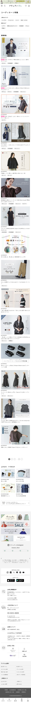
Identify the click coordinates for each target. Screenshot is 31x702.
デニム (27, 25)
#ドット (4, 175)
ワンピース (10, 20)
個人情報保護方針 (13, 689)
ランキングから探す (20, 671)
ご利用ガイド (19, 681)
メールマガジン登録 (11, 597)
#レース (9, 175)
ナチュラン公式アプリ (12, 599)
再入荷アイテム (20, 666)
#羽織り (16, 63)
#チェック (4, 203)
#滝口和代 (4, 232)
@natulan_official (15, 547)
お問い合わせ (19, 684)
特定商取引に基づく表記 (22, 689)
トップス (4, 20)
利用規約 (6, 689)
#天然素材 (10, 63)
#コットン (23, 91)
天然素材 (21, 25)
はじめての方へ (4, 681)
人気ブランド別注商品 (21, 674)
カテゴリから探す (4, 669)
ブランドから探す (20, 669)
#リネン (4, 63)
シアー (3, 25)
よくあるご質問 (4, 684)
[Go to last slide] (1, 558)
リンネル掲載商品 (4, 674)
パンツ (17, 20)
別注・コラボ (24, 20)
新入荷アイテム (4, 666)
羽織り (3, 28)
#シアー (4, 120)
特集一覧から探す (4, 671)
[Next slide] (29, 558)
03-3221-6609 (13, 613)
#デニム (4, 91)
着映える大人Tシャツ (12, 25)
